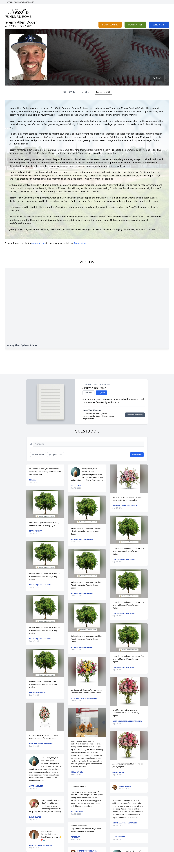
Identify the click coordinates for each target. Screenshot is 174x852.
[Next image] (103, 722)
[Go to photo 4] (88, 735)
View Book (88, 393)
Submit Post (137, 454)
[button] (45, 504)
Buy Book (101, 393)
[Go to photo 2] (85, 735)
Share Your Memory (135, 415)
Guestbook (103, 91)
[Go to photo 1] (84, 735)
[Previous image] (70, 722)
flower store (80, 243)
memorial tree (38, 243)
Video (85, 91)
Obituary (69, 91)
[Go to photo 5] (89, 735)
